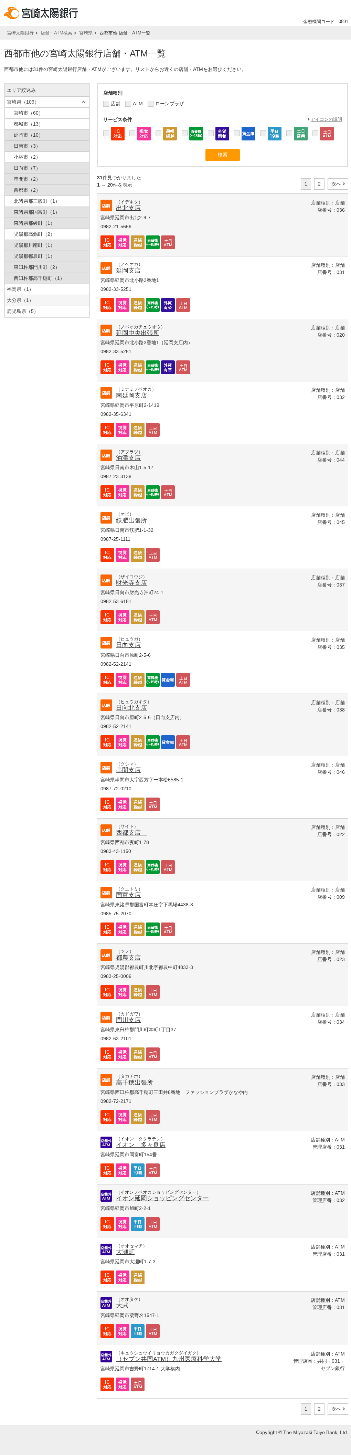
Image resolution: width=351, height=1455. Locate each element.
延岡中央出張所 (137, 332)
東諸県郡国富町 (37, 212)
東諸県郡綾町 (34, 223)
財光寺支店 (131, 582)
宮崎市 (28, 113)
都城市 (28, 124)
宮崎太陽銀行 (20, 32)
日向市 (27, 168)
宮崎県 (86, 32)
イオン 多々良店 (141, 1144)
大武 (122, 1305)
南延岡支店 (131, 395)
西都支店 (131, 832)
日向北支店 (131, 707)
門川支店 (128, 1019)
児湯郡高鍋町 (34, 234)
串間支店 (128, 770)
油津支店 (128, 457)
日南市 (27, 146)
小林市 (27, 157)
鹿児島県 (23, 311)
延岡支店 (128, 270)
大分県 (20, 300)
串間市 (27, 179)
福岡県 (20, 289)
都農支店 (128, 957)
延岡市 (28, 135)
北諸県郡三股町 (37, 201)
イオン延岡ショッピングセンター (162, 1198)
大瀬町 (125, 1251)
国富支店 (128, 895)
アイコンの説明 (326, 119)
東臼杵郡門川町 (37, 267)
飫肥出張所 (131, 520)
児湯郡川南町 (34, 245)
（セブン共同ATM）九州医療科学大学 (169, 1359)
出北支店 (128, 207)
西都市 (27, 190)
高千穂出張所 (134, 1082)
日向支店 (128, 645)
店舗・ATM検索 (56, 32)
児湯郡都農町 (34, 256)
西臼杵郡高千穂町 (39, 278)
